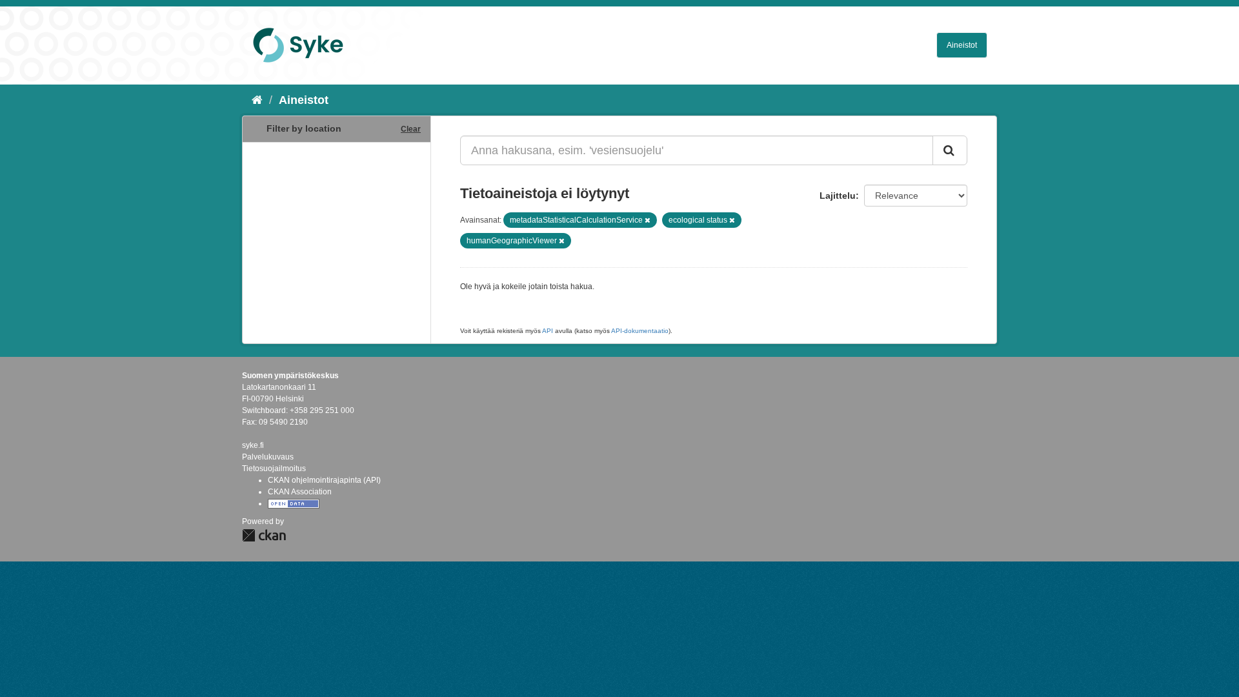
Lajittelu (838, 195)
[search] (949, 150)
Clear (411, 129)
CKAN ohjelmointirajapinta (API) (324, 480)
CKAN (264, 535)
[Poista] (647, 220)
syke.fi (253, 445)
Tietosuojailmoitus (274, 468)
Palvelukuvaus (268, 456)
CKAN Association (300, 491)
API (547, 330)
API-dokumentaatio (640, 330)
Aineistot (962, 45)
